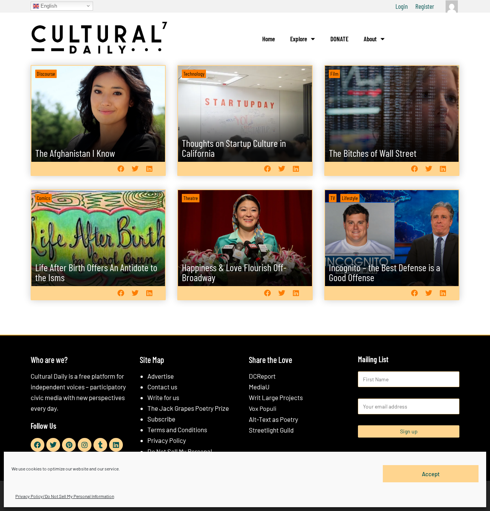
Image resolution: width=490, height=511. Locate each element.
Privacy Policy (166, 440)
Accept (431, 473)
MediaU (259, 387)
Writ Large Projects (276, 397)
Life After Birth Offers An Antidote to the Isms (96, 272)
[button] (121, 168)
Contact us (162, 387)
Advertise (160, 376)
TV (332, 198)
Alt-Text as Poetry (273, 419)
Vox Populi (262, 408)
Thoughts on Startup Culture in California (234, 148)
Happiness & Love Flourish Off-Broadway (234, 272)
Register (424, 6)
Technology (193, 73)
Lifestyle (350, 198)
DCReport (262, 376)
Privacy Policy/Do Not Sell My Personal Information (64, 496)
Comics (43, 198)
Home (268, 38)
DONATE (339, 38)
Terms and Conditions (177, 429)
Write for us (163, 397)
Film (334, 73)
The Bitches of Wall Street (372, 153)
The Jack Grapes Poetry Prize (188, 408)
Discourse (46, 73)
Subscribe (161, 419)
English (48, 5)
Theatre (190, 198)
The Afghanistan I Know (75, 153)
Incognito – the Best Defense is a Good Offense (384, 272)
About (370, 38)
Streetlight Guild (271, 430)
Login (401, 6)
